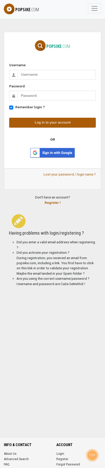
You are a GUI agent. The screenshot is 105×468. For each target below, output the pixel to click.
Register (62, 459)
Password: (17, 86)
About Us (10, 454)
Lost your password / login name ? (70, 174)
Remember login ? (30, 107)
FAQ (6, 464)
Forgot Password (68, 464)
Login (60, 454)
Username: (17, 65)
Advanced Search (16, 459)
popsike (27, 9)
